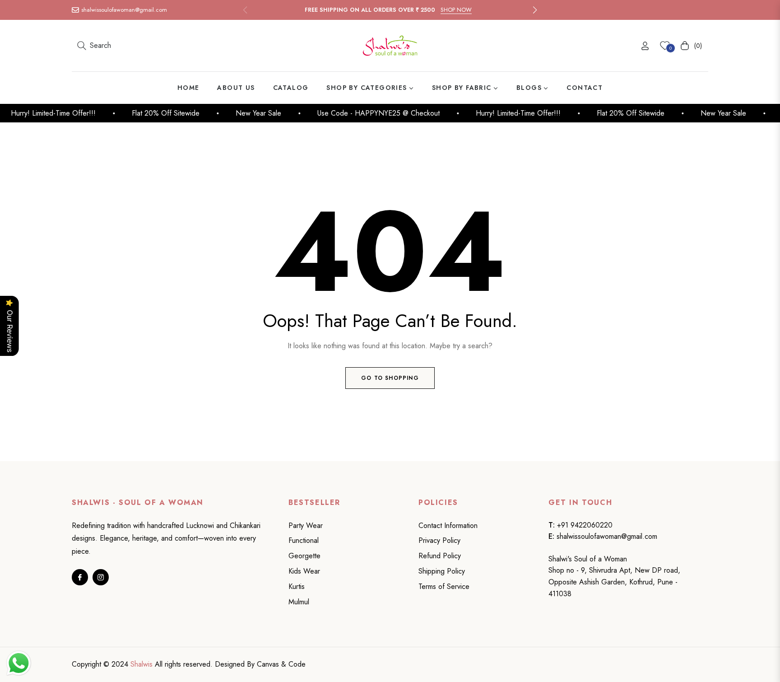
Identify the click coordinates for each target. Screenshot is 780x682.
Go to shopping (390, 378)
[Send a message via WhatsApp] (19, 663)
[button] (535, 10)
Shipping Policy (441, 571)
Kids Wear (304, 571)
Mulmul (298, 602)
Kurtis (296, 586)
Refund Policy (439, 556)
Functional (303, 540)
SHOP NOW (456, 9)
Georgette (304, 556)
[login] (645, 45)
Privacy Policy (439, 540)
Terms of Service (443, 586)
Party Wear (305, 525)
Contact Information (448, 525)
